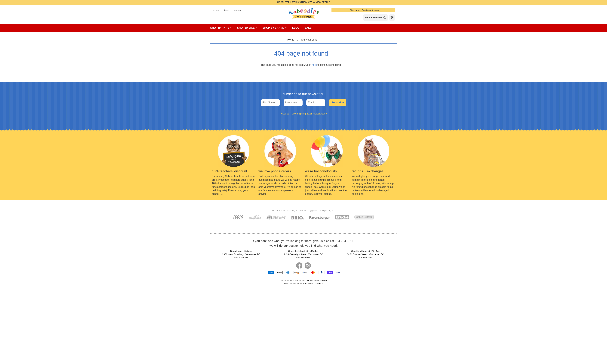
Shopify (319, 283)
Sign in (353, 10)
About (226, 10)
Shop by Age (246, 27)
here (314, 64)
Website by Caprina (317, 281)
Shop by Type (220, 27)
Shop (216, 10)
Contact (237, 10)
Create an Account (371, 10)
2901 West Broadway (241, 254)
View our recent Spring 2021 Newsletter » (303, 113)
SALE (308, 27)
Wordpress (303, 283)
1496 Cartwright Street (303, 254)
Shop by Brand (274, 27)
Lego (295, 27)
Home (290, 39)
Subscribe (337, 102)
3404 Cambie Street (365, 254)
